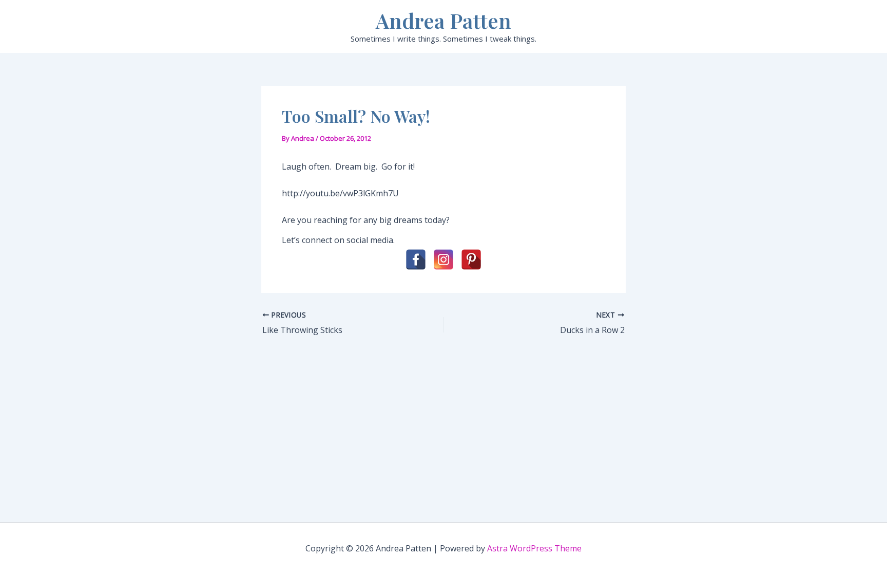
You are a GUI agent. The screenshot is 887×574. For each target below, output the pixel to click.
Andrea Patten (443, 20)
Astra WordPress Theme (534, 548)
